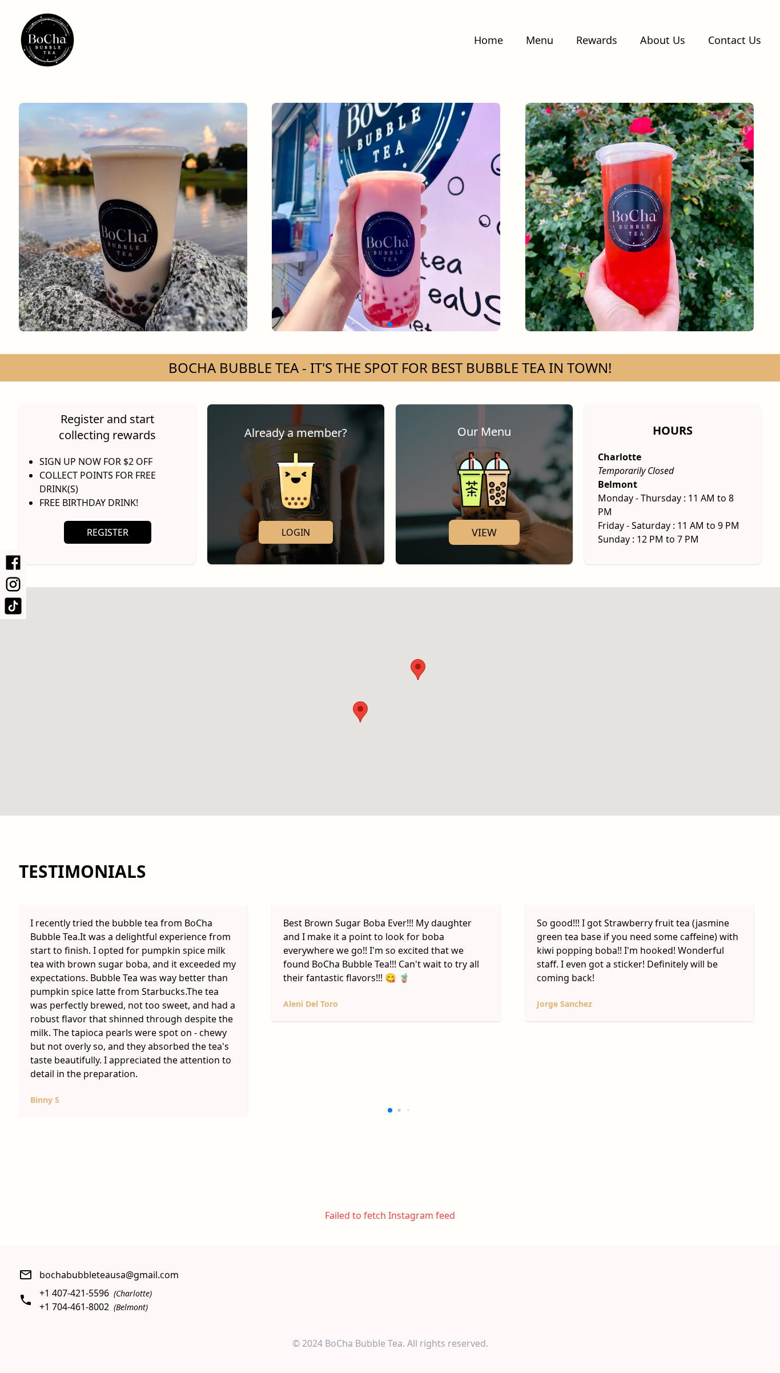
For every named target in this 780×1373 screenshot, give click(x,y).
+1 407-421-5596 (74, 1293)
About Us (662, 40)
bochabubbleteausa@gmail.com (109, 1274)
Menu (539, 40)
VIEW (484, 532)
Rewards (596, 40)
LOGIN (296, 532)
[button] (418, 669)
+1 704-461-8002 (74, 1306)
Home (488, 40)
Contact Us (734, 40)
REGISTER (107, 532)
